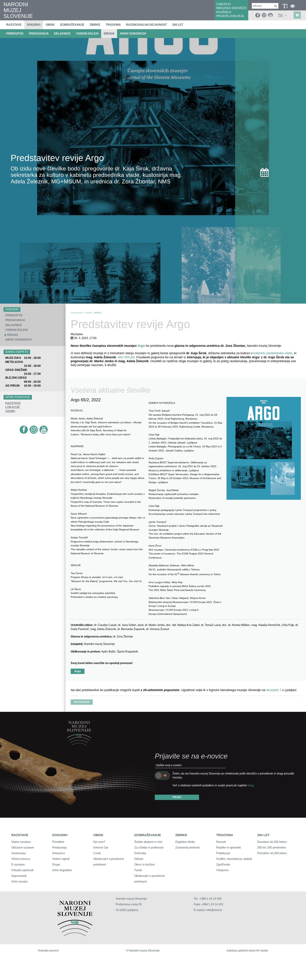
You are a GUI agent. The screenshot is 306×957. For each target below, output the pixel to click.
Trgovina (113, 24)
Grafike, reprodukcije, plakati (234, 858)
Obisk (50, 24)
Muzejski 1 (274, 690)
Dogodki (33, 24)
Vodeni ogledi (61, 858)
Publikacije (223, 853)
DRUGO (109, 33)
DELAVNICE (62, 33)
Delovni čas (100, 847)
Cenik (97, 853)
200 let (177, 24)
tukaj (251, 785)
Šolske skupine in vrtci (148, 841)
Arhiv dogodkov (133, 33)
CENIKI (10, 411)
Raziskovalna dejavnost (146, 24)
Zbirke (95, 24)
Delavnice (58, 853)
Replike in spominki (228, 847)
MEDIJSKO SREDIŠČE (231, 8)
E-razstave (18, 864)
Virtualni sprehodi (22, 870)
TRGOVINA (224, 835)
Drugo (56, 864)
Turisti (138, 870)
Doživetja (140, 853)
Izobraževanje (72, 24)
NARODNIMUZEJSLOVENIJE (18, 10)
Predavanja (59, 847)
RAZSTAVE (13, 403)
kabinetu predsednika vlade (272, 353)
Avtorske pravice (48, 950)
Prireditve (58, 841)
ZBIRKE (181, 835)
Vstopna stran (77, 313)
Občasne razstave (22, 847)
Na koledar (81, 702)
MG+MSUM (126, 357)
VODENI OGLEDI (87, 33)
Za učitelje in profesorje (149, 847)
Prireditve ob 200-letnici (272, 853)
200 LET (263, 835)
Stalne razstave (21, 841)
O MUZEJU (223, 4)
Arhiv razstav (19, 881)
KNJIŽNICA (223, 12)
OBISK (98, 835)
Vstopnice (222, 870)
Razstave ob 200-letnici (272, 841)
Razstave (14, 24)
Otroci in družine (144, 864)
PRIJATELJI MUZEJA (230, 16)
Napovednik (19, 875)
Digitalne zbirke (185, 841)
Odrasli (138, 858)
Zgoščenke (223, 864)
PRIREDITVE (15, 33)
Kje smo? (99, 841)
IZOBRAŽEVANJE (147, 835)
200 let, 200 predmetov (271, 847)
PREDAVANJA (39, 33)
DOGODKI (59, 835)
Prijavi (176, 797)
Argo (141, 346)
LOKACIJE (12, 407)
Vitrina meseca (20, 858)
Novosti (221, 841)
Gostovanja (18, 853)
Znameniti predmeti (187, 847)
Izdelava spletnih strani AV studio (247, 950)
